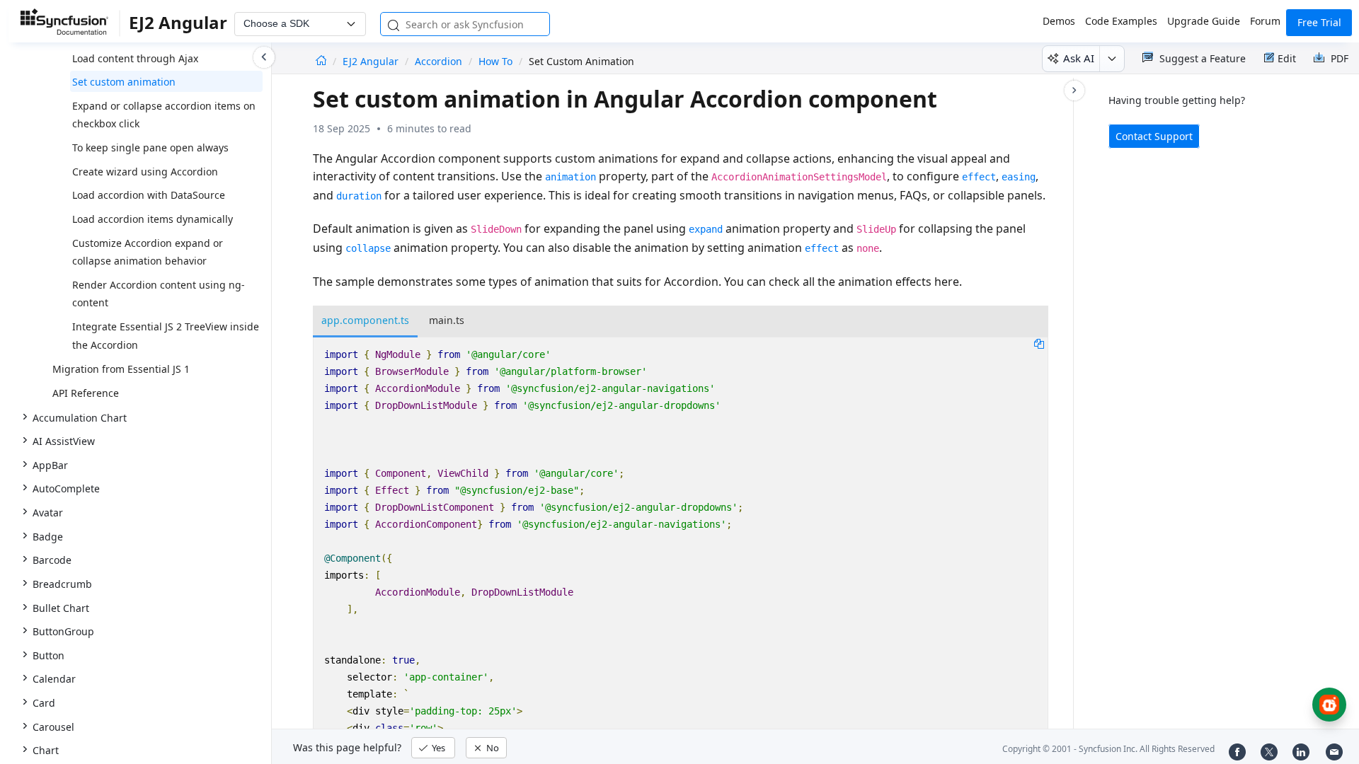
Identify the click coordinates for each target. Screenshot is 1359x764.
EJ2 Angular (372, 61)
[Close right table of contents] (1074, 90)
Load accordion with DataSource (148, 195)
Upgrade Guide (1203, 21)
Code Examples (1121, 21)
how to (495, 61)
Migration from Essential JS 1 (121, 369)
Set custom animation (124, 81)
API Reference (85, 393)
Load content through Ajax (135, 58)
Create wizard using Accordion (145, 171)
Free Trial (1319, 22)
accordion (438, 61)
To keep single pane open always (150, 147)
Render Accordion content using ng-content (158, 294)
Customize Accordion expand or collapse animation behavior (147, 252)
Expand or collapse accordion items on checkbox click (164, 115)
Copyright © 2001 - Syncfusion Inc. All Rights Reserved (1108, 749)
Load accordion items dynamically (152, 219)
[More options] (1111, 58)
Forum (1265, 21)
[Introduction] (321, 61)
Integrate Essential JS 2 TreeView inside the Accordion (165, 336)
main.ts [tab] (446, 320)
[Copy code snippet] (1039, 343)
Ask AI (1078, 58)
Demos (1059, 21)
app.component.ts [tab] (365, 320)
